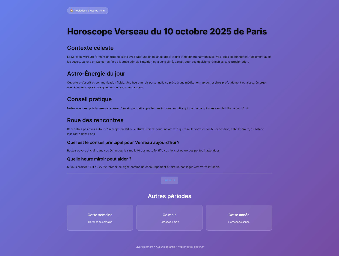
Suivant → (169, 179)
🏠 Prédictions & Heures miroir (87, 10)
